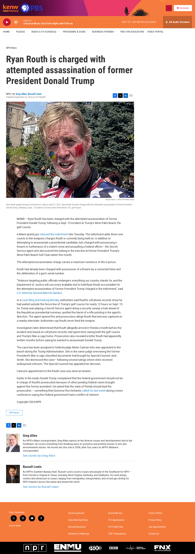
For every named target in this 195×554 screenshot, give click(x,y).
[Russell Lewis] (13, 474)
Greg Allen (21, 93)
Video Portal (155, 32)
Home (6, 32)
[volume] (16, 22)
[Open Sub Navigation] (12, 32)
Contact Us (154, 534)
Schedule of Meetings (78, 534)
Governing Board (76, 513)
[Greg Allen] (13, 443)
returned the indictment (54, 234)
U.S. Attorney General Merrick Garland (39, 292)
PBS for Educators (132, 32)
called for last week (93, 390)
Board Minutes (115, 513)
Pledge (20, 32)
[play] (6, 22)
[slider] (20, 22)
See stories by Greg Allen (39, 455)
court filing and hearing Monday (40, 300)
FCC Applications (116, 520)
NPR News (11, 47)
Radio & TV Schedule (44, 32)
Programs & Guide (74, 32)
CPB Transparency (117, 534)
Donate (184, 8)
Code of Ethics (155, 513)
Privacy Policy (155, 520)
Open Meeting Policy (78, 520)
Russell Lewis (35, 93)
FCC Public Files (115, 527)
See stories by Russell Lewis (41, 487)
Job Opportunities (157, 527)
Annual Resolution (77, 527)
